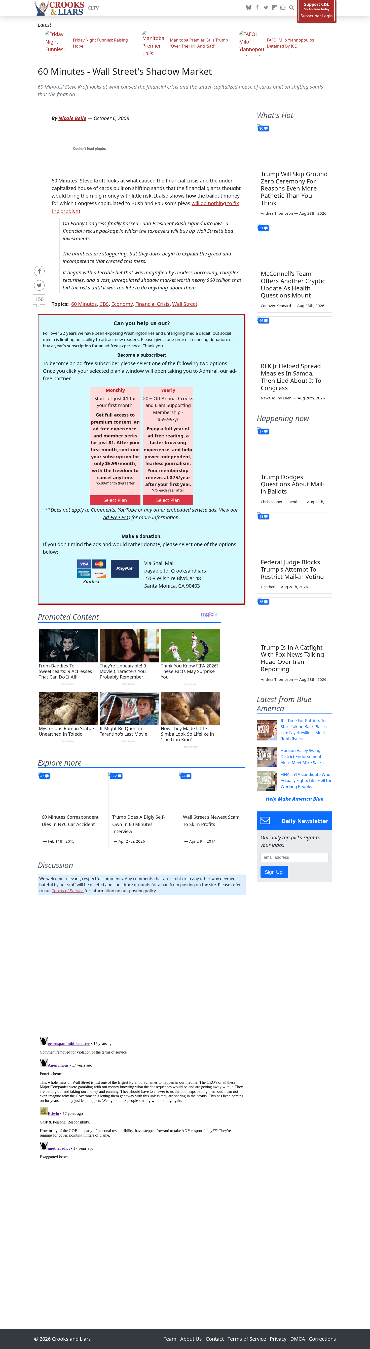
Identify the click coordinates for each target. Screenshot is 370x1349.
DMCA (297, 1338)
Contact (215, 1338)
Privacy (278, 1338)
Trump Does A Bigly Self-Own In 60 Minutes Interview (138, 824)
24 (183, 775)
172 (114, 775)
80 (261, 128)
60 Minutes (84, 304)
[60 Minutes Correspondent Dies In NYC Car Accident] (71, 790)
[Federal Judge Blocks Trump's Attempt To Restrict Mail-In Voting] (294, 533)
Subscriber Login (317, 16)
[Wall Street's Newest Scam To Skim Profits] (212, 790)
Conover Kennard (276, 305)
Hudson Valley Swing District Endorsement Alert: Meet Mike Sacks (302, 756)
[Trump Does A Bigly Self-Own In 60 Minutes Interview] (141, 790)
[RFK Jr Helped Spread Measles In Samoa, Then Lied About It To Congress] (294, 338)
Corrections (322, 1338)
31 (261, 228)
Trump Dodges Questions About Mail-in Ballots (292, 484)
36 (261, 601)
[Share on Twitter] (39, 285)
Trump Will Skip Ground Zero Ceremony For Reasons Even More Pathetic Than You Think (294, 188)
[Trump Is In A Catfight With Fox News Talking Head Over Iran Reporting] (294, 619)
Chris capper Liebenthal (281, 501)
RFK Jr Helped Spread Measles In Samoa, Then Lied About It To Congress (291, 377)
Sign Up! (274, 872)
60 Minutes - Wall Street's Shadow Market (125, 71)
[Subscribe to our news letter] (283, 8)
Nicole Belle (72, 118)
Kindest (91, 581)
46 (261, 320)
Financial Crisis (152, 304)
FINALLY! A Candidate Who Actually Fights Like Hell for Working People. (306, 780)
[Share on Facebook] (39, 271)
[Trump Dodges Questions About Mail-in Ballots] (294, 448)
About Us (191, 1338)
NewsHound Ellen (276, 397)
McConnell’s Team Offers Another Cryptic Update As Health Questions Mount (293, 284)
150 (39, 299)
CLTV (93, 8)
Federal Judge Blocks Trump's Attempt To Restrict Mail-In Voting (292, 569)
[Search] (291, 8)
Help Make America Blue (294, 798)
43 (42, 775)
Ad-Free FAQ (116, 517)
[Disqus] (141, 1098)
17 (261, 431)
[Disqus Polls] (142, 964)
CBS (104, 304)
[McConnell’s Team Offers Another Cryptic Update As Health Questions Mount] (294, 245)
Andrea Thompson (277, 213)
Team (170, 1338)
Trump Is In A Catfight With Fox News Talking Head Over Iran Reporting (292, 658)
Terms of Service (68, 890)
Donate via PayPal (125, 568)
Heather (268, 586)
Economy (122, 304)
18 (261, 516)
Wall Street (184, 304)
